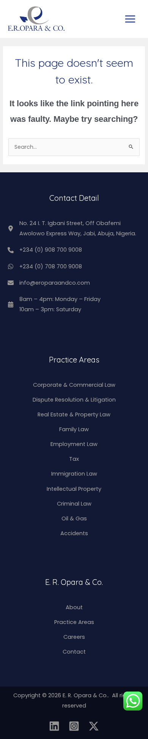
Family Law (74, 429)
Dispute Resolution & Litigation (74, 399)
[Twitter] (93, 726)
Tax (74, 459)
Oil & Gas (74, 518)
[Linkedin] (54, 726)
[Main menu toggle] (130, 19)
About (74, 607)
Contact (74, 651)
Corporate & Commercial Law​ (74, 385)
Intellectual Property (74, 489)
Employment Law (74, 444)
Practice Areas (74, 622)
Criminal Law (74, 503)
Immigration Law (74, 473)
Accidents (74, 533)
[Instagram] (74, 726)
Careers (74, 637)
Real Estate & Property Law (74, 414)
